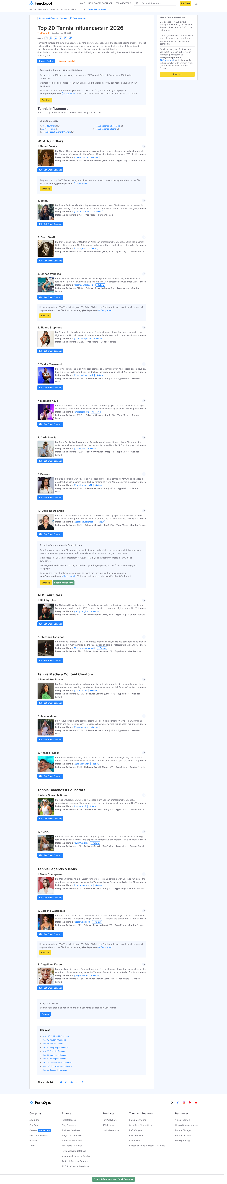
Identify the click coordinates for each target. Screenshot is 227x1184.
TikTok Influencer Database (75, 1166)
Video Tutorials (182, 1120)
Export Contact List (81, 18)
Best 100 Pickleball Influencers (55, 1036)
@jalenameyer (81, 727)
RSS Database (69, 1120)
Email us (46, 100)
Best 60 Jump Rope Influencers (55, 1047)
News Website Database (74, 1151)
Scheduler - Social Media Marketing (147, 1145)
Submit (45, 1014)
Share (40, 38)
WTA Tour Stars (49, 126)
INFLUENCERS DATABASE (100, 3)
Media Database (111, 1130)
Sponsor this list (67, 61)
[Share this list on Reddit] (60, 38)
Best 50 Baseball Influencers (54, 1070)
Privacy (33, 1140)
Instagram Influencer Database (77, 1156)
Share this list (45, 1082)
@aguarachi (80, 806)
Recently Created (183, 1135)
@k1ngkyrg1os (81, 611)
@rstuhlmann (80, 690)
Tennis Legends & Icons (106, 129)
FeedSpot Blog (182, 1140)
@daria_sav (79, 448)
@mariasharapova (83, 885)
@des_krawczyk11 (83, 485)
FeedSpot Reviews (38, 1135)
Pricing (185, 3)
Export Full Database (97, 9)
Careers (39, 1130)
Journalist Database (72, 1140)
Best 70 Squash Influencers (54, 1040)
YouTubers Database (72, 1145)
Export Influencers (63, 582)
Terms (32, 1145)
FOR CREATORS (123, 3)
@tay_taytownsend (83, 375)
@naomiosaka (81, 157)
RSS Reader (108, 1125)
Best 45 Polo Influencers (52, 1044)
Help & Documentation (186, 1125)
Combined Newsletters (140, 1125)
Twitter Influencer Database (75, 1161)
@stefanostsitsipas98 (84, 648)
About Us (34, 1120)
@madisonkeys (81, 411)
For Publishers (110, 1120)
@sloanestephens (82, 338)
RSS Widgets (135, 1130)
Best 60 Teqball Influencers (54, 1051)
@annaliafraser (81, 763)
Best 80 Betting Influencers (54, 1058)
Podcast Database (71, 1130)
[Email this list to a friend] (65, 38)
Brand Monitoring (137, 1120)
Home (82, 3)
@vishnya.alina (81, 842)
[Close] (225, 1173)
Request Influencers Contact (54, 18)
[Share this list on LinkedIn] (55, 38)
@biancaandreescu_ (84, 285)
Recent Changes (183, 1130)
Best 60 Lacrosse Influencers (54, 1055)
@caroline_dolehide (83, 521)
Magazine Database (71, 1135)
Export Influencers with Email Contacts (113, 1179)
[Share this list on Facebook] (46, 38)
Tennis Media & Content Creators (56, 132)
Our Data (33, 1125)
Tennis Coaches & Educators (108, 126)
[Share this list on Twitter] (50, 38)
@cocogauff (80, 248)
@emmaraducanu (82, 211)
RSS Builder (135, 1140)
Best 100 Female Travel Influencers (57, 1062)
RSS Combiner (136, 1135)
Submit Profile (46, 61)
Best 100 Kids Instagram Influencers (57, 1066)
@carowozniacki (82, 921)
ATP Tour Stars (48, 129)
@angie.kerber (81, 975)
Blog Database (69, 1125)
